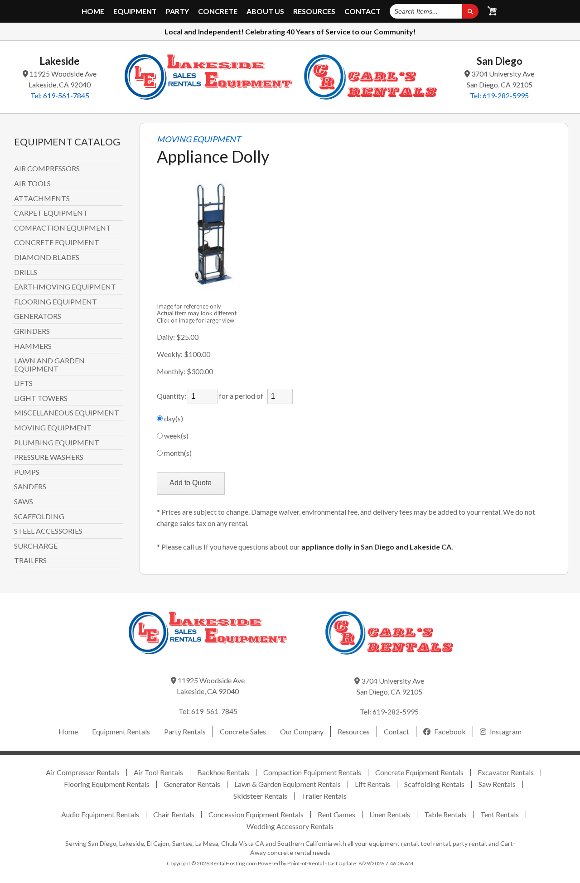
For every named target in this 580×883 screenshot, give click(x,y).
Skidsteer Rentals (260, 795)
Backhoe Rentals (223, 772)
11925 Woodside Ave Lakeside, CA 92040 (62, 79)
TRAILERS (30, 560)
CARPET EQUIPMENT (51, 213)
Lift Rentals (372, 784)
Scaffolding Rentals (434, 784)
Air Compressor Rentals (83, 772)
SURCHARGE (36, 546)
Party (177, 11)
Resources (314, 11)
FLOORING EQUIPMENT (55, 302)
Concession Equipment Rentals (256, 814)
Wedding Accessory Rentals (290, 826)
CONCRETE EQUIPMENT (56, 242)
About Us (265, 11)
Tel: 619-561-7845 (59, 95)
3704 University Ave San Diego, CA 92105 (500, 79)
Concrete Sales (243, 731)
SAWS (23, 501)
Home (93, 11)
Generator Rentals (192, 784)
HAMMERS (33, 346)
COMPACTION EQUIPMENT (62, 228)
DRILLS (25, 272)
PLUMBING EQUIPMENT (56, 443)
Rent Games (336, 814)
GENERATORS (37, 316)
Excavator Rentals (506, 772)
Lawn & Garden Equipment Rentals (287, 784)
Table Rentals (445, 814)
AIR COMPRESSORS (47, 168)
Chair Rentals (173, 814)
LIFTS (23, 383)
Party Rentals (185, 731)
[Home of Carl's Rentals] (389, 660)
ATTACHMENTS (42, 198)
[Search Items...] (470, 11)
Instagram (505, 731)
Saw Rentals (497, 784)
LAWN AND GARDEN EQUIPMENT (49, 364)
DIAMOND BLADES (46, 257)
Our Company (302, 731)
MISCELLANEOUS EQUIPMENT (66, 413)
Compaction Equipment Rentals (312, 772)
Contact (362, 11)
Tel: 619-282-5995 (499, 95)
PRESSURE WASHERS (48, 457)
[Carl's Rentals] (370, 77)
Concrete (217, 11)
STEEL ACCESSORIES (48, 531)
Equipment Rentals (121, 731)
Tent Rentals (499, 814)
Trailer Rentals (324, 795)
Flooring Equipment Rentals (107, 784)
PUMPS (26, 472)
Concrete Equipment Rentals (419, 772)
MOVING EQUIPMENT (53, 428)
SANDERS (30, 487)
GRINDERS (32, 331)
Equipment (135, 11)
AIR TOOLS (32, 183)
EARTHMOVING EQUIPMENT (65, 287)
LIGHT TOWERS (41, 398)
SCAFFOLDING (39, 516)
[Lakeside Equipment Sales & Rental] (208, 77)
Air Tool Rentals (158, 772)
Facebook (449, 731)
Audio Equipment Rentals (100, 814)
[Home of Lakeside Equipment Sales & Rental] (208, 660)
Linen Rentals (389, 814)
